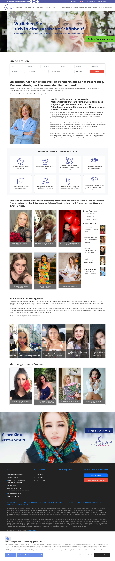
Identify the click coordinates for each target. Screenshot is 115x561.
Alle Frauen (40, 7)
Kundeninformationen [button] (105, 7)
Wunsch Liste (78, 1)
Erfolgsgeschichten (91, 7)
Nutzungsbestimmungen (16, 480)
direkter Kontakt (78, 7)
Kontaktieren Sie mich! (99, 430)
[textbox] (61, 71)
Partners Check (96, 475)
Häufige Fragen (13, 496)
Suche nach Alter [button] (50, 7)
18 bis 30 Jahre (90, 214)
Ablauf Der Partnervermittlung (19, 491)
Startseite (19, 7)
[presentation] (4, 32)
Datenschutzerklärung (16, 475)
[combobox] (61, 71)
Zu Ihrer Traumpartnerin (93, 38)
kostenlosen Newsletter (96, 480)
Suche (97, 71)
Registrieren (91, 1)
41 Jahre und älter (91, 219)
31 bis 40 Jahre (90, 216)
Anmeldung (102, 1)
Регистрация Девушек (65, 7)
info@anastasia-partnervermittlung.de (18, 1)
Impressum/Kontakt (15, 483)
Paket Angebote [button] (29, 7)
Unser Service (13, 477)
